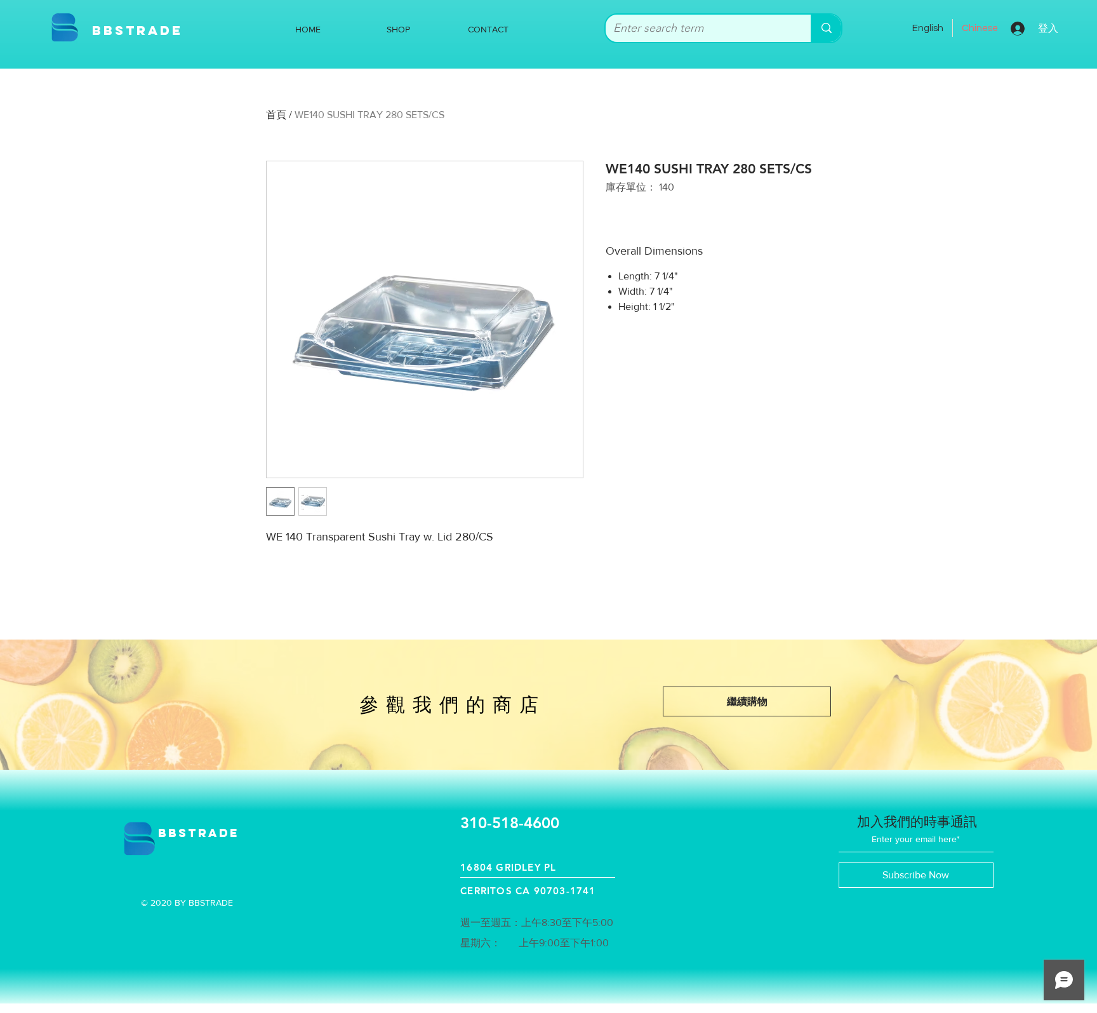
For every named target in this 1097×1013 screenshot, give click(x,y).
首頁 (276, 114)
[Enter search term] (826, 28)
